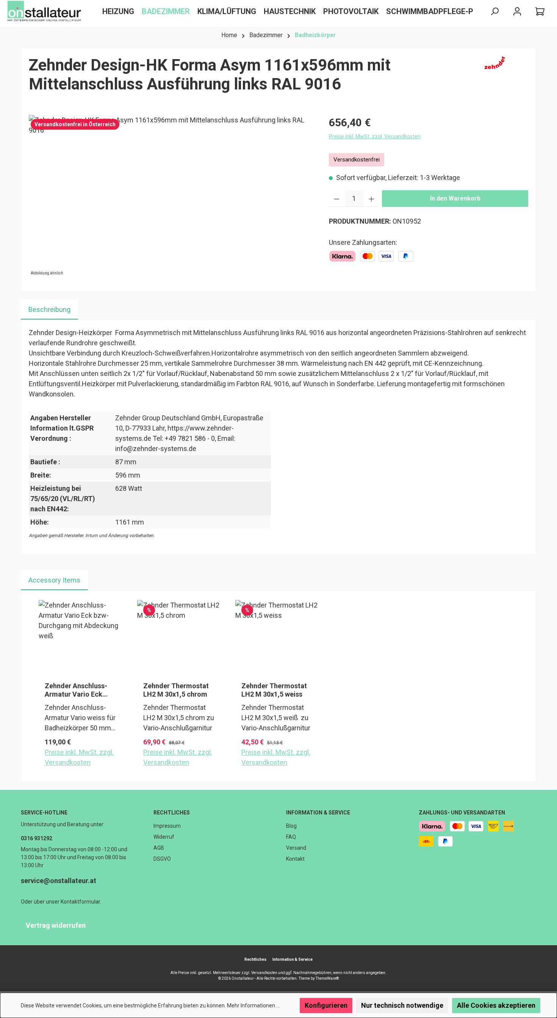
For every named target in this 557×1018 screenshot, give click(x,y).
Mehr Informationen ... (253, 1005)
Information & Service (318, 813)
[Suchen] (494, 11)
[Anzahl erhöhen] (371, 198)
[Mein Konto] (517, 11)
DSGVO (162, 859)
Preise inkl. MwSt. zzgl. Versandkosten (375, 136)
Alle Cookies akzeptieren (496, 1005)
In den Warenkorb (455, 198)
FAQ (291, 837)
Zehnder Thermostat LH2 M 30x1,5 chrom (176, 690)
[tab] (49, 309)
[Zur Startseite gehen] (45, 11)
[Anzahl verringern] (336, 198)
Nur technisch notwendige (402, 1005)
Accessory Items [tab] (54, 580)
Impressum (167, 826)
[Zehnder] (504, 78)
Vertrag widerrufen (56, 925)
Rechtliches (171, 813)
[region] (171, 196)
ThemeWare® (327, 978)
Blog (291, 826)
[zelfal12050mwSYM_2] (171, 196)
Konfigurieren (326, 1005)
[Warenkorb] (539, 11)
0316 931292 (36, 838)
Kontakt (295, 859)
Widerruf (163, 837)
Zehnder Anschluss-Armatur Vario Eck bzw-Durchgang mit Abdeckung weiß (76, 690)
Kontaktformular (80, 902)
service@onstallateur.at (58, 881)
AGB (158, 848)
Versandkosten (264, 973)
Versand (296, 848)
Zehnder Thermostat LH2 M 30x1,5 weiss (274, 690)
